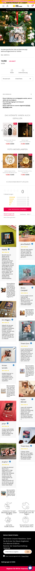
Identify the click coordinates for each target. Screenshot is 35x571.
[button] (2, 134)
